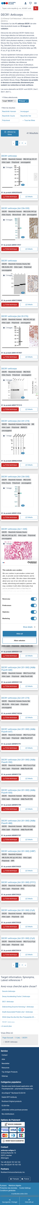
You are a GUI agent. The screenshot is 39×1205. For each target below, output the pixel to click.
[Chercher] (35, 8)
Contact (4, 1055)
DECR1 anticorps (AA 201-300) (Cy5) (18, 910)
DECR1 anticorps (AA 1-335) (14, 529)
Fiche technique (11, 197)
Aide (3, 1059)
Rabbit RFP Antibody (9, 1097)
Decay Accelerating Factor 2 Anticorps (16, 996)
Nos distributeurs (8, 1114)
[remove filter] (15, 101)
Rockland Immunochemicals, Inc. (13, 1172)
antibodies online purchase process (15, 1110)
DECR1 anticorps (9, 156)
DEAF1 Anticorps (8, 1022)
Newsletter (5, 1063)
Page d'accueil (7, 1038)
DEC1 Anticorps (8, 1002)
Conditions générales (7, 1191)
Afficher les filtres (11, 133)
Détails (30, 197)
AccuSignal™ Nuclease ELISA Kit (13, 1093)
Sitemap (5, 1076)
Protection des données (8, 1188)
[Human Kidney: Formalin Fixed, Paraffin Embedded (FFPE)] (18, 552)
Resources (5, 1068)
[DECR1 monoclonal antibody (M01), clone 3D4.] (18, 228)
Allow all (19, 634)
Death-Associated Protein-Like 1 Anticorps (17, 1012)
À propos (3, 1185)
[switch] (34, 605)
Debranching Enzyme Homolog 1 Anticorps (18, 1007)
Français (16, 1179)
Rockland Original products (12, 1101)
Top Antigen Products (9, 1072)
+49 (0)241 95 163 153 (11, 1162)
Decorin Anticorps (8, 991)
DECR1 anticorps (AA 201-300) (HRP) (18, 851)
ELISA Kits (5, 1106)
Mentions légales (15, 1185)
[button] (35, 177)
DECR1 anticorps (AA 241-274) (15, 421)
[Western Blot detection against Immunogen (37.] (18, 496)
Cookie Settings (25, 1188)
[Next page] (25, 143)
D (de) (17, 1038)
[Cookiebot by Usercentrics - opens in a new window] (28, 562)
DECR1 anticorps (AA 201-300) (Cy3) (18, 938)
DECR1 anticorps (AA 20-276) (14, 316)
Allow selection (19, 640)
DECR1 (24, 1038)
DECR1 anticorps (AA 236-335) (15, 208)
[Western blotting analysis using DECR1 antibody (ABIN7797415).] (18, 388)
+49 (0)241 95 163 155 (12, 1165)
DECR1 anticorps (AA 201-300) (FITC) (18, 882)
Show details (28, 627)
